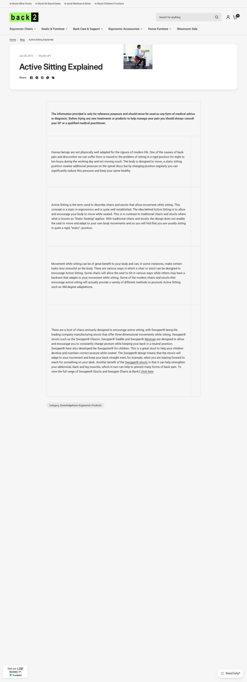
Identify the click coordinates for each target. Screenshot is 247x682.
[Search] (217, 17)
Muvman (150, 339)
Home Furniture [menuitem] (158, 29)
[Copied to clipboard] (53, 77)
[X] (37, 77)
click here (147, 371)
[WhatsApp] (47, 77)
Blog (22, 39)
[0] (234, 17)
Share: (23, 77)
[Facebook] (31, 77)
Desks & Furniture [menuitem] (52, 29)
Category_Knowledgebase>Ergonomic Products (75, 405)
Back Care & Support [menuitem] (86, 29)
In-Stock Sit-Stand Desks (48, 3)
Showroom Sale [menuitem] (187, 29)
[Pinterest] (42, 77)
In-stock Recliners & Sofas (77, 3)
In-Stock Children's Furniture (109, 3)
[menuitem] (22, 4)
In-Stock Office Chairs (21, 3)
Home (13, 39)
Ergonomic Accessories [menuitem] (124, 29)
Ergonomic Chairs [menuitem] (21, 29)
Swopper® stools (136, 362)
